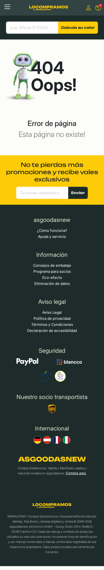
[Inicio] (48, 7)
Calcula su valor (78, 27)
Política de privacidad (52, 318)
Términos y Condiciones (52, 324)
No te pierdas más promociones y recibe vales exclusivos (52, 172)
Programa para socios (52, 271)
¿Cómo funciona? (52, 230)
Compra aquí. (76, 473)
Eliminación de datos (52, 283)
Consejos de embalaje (52, 265)
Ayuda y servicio (52, 236)
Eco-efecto (52, 277)
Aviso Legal (52, 312)
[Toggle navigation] (7, 7)
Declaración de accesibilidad (52, 330)
